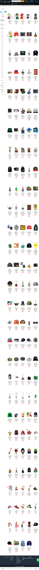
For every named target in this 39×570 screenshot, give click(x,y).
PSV (2, 63)
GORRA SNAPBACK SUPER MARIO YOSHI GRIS (10, 327)
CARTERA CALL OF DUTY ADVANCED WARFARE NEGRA (23, 59)
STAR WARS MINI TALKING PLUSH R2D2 (16, 475)
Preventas (12, 558)
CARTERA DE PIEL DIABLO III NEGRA (29, 382)
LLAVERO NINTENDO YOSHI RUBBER (29, 174)
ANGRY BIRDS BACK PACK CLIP (29, 419)
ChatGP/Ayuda (31, 558)
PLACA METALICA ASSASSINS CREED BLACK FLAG (29, 289)
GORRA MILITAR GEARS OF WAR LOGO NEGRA (35, 270)
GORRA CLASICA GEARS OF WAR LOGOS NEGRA (36, 364)
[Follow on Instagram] (24, 558)
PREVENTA (3, 16)
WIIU (2, 66)
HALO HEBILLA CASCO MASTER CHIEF (35, 345)
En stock (3, 8)
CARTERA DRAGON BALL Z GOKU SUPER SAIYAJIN (10, 97)
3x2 (2, 33)
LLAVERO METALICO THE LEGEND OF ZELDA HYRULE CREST (35, 309)
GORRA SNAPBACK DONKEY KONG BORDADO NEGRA (23, 327)
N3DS (2, 47)
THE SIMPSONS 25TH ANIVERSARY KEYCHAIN (16, 40)
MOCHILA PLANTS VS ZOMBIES (35, 232)
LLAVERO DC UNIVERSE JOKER (10, 21)
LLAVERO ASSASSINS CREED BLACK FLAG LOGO (23, 289)
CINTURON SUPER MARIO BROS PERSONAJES (10, 77)
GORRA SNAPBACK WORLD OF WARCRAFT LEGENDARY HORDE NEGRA (10, 549)
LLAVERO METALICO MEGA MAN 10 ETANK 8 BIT (23, 136)
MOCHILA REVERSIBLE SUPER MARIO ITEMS (23, 270)
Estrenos (12, 560)
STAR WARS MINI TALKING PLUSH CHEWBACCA (10, 475)
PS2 (2, 56)
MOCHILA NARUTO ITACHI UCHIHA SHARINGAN (16, 438)
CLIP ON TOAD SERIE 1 (10, 529)
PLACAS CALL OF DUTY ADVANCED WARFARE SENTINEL (16, 59)
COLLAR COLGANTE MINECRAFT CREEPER (29, 401)
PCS (2, 55)
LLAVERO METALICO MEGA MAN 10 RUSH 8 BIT (22, 116)
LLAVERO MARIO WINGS (16, 511)
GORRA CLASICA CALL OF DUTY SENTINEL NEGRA (36, 59)
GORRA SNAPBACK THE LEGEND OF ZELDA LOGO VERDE (29, 309)
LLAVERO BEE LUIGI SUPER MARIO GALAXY (10, 457)
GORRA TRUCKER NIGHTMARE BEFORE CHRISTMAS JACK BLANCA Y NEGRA (36, 117)
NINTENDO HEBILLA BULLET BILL (16, 345)
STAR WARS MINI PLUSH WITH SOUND (16, 97)
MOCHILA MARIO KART (23, 548)
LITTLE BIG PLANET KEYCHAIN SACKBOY (29, 530)
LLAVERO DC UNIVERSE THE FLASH (22, 22)
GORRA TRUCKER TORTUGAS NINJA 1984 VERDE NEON (10, 136)
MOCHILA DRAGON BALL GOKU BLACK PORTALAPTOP (29, 475)
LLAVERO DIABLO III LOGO (16, 382)
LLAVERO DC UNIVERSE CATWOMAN (29, 22)
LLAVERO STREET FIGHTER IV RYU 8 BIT (23, 155)
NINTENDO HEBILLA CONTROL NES (35, 327)
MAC (2, 43)
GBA (2, 40)
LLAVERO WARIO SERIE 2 (16, 493)
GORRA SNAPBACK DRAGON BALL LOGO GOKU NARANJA (16, 77)
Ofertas (12, 559)
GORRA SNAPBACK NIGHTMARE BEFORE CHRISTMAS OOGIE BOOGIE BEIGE (29, 117)
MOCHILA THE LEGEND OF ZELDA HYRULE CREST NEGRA (23, 309)
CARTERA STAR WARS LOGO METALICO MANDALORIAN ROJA (29, 213)
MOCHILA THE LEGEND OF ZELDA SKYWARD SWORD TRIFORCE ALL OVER (23, 175)
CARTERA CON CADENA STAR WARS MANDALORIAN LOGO (16, 136)
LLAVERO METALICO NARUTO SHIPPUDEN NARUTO (10, 155)
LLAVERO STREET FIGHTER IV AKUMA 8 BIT (29, 155)
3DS (2, 32)
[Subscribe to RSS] (27, 558)
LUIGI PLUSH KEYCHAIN (9, 193)
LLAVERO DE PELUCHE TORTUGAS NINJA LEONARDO (10, 251)
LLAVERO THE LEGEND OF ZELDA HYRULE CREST (10, 213)
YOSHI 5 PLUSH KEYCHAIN (16, 193)
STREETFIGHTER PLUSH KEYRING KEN (23, 420)
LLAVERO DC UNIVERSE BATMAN (35, 21)
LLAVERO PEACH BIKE (36, 437)
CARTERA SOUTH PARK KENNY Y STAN (10, 309)
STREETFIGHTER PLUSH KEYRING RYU (16, 457)
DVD (2, 39)
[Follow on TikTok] (25, 558)
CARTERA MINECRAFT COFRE (23, 232)
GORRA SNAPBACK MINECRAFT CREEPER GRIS (35, 289)
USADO (2, 17)
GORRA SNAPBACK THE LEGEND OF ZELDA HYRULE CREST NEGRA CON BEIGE (10, 290)
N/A (2, 44)
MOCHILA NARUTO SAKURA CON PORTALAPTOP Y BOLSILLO (23, 438)
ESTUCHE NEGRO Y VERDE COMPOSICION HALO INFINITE (16, 549)
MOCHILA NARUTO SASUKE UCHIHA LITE (35, 420)
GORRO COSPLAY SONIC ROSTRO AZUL (29, 136)
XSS (2, 70)
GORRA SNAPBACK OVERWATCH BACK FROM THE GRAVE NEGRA (35, 530)
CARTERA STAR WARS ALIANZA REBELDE (16, 251)
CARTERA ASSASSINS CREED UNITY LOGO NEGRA (35, 97)
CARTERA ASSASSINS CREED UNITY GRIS (23, 40)
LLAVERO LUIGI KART (35, 475)
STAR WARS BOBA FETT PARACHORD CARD (35, 213)
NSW (2, 52)
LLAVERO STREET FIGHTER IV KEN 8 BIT (16, 155)
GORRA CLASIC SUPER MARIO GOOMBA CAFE (16, 327)
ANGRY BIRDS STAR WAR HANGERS (16, 419)
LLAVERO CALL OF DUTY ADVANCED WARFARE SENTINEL (10, 59)
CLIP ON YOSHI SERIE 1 (29, 511)
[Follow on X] (26, 558)
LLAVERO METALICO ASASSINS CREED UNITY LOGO (36, 40)
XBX (2, 67)
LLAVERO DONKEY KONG (23, 493)
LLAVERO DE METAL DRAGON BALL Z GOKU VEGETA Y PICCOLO (29, 78)
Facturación (18, 559)
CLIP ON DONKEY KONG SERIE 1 (23, 511)
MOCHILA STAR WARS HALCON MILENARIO (16, 233)
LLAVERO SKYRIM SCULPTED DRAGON (29, 59)
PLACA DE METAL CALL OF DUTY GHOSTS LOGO (10, 382)
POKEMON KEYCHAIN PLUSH (23, 250)
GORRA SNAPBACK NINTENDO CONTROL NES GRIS (10, 345)
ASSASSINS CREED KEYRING (23, 456)
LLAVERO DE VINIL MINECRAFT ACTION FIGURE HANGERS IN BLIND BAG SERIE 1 (23, 97)
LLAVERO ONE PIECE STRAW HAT (35, 154)
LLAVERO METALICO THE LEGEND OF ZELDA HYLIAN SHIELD (23, 213)
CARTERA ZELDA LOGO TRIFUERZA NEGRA (16, 270)
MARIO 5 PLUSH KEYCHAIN (23, 193)
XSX (2, 71)
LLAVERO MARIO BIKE (10, 511)
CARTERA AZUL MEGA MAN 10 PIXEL (35, 136)
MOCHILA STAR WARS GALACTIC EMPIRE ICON (10, 174)
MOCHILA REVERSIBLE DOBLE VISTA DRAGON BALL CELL (35, 457)
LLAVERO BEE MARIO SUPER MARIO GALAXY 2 (29, 494)
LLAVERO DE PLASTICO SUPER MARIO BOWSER (29, 270)
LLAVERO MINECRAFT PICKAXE (10, 401)
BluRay (2, 36)
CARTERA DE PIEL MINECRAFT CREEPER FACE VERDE (36, 382)
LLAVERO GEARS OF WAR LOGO (16, 289)
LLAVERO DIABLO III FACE (23, 382)
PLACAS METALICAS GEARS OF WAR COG (29, 364)
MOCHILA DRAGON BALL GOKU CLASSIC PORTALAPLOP (29, 457)
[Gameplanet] (6, 1)
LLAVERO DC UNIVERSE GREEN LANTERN (16, 22)
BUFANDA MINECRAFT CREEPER (35, 401)
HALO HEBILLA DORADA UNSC (10, 364)
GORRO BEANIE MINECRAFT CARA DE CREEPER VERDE (10, 420)
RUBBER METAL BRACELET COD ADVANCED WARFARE (16, 116)
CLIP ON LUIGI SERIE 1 (35, 511)
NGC (2, 51)
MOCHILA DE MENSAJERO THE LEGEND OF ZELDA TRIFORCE (16, 174)
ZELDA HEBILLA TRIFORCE (16, 308)
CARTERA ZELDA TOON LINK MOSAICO (29, 40)
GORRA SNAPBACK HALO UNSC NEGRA (29, 345)
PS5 (2, 60)
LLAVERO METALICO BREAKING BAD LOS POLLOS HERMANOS (16, 213)
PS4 (2, 59)
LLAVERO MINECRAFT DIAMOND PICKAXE (23, 401)
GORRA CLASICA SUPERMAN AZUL (29, 548)
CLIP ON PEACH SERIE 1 (16, 529)
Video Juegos (5, 4)
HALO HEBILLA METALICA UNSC (16, 364)
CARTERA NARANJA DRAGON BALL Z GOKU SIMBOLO (35, 77)
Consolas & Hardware (10, 4)
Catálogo (2, 4)
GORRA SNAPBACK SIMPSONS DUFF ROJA (29, 233)
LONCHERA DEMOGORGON (29, 437)
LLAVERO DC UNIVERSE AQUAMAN (9, 40)
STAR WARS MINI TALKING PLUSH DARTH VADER (23, 475)
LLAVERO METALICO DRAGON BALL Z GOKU (23, 77)
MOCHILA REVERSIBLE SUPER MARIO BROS (10, 233)
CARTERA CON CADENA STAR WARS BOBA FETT (10, 116)
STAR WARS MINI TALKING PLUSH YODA (10, 438)
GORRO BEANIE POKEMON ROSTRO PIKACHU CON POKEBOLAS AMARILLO (35, 251)
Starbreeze (2, 75)
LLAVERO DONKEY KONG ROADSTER (35, 493)
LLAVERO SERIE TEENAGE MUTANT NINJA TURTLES (29, 194)
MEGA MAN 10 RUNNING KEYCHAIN (29, 97)
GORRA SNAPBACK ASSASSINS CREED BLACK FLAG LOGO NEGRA (29, 251)
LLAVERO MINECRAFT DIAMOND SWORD (16, 401)
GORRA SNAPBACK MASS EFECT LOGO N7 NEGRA (23, 345)
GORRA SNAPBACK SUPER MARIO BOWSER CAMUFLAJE (35, 174)
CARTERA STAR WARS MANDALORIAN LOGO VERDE (35, 194)
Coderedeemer (18, 560)
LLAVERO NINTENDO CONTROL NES (29, 327)
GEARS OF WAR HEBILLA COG (23, 364)
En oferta (3, 9)
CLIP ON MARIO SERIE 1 (23, 529)
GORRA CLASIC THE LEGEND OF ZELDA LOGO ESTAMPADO (10, 270)
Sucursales (18, 558)
